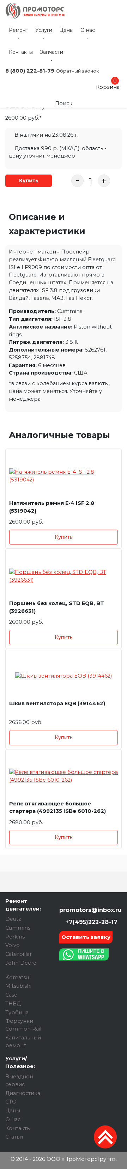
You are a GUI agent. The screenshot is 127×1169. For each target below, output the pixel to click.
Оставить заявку (85, 937)
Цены (66, 30)
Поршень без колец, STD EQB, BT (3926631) (56, 607)
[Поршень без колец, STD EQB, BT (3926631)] (63, 576)
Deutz (13, 919)
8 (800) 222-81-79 (29, 71)
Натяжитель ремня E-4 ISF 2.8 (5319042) (51, 507)
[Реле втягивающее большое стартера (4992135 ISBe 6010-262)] (63, 776)
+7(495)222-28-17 (90, 922)
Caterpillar (18, 954)
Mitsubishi (18, 986)
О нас (87, 30)
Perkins (15, 937)
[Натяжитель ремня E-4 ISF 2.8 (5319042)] (63, 476)
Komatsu (17, 977)
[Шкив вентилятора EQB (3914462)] (63, 676)
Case (11, 995)
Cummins (17, 928)
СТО (11, 1102)
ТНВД (13, 1003)
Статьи (14, 1137)
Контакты (21, 52)
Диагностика (22, 1093)
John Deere (20, 963)
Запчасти (51, 52)
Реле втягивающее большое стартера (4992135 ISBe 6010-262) (57, 807)
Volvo (12, 945)
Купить (28, 180)
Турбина (17, 1012)
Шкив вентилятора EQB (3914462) (57, 703)
